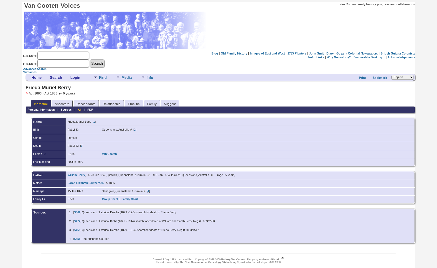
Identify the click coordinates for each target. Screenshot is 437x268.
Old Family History (234, 53)
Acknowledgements (401, 57)
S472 (77, 221)
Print (362, 77)
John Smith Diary (321, 53)
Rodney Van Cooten (233, 259)
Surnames (30, 72)
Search (56, 77)
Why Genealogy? (339, 57)
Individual (41, 104)
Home (36, 77)
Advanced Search (34, 69)
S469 (77, 212)
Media (127, 77)
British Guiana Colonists (398, 53)
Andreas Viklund (269, 259)
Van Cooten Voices (52, 5)
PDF (90, 109)
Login (75, 77)
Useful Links (315, 57)
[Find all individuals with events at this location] (131, 129)
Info (150, 77)
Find (103, 77)
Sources (66, 109)
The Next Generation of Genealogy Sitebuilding (208, 262)
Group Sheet (110, 199)
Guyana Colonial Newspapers (357, 53)
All (79, 109)
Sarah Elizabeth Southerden (86, 183)
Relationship (111, 104)
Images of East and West (267, 53)
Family (152, 104)
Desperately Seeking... (369, 57)
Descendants (85, 104)
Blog (214, 53)
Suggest (170, 104)
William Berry (76, 175)
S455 (77, 239)
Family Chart (130, 199)
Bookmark (380, 77)
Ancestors (62, 104)
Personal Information (41, 109)
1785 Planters (296, 53)
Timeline (134, 104)
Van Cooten (109, 154)
